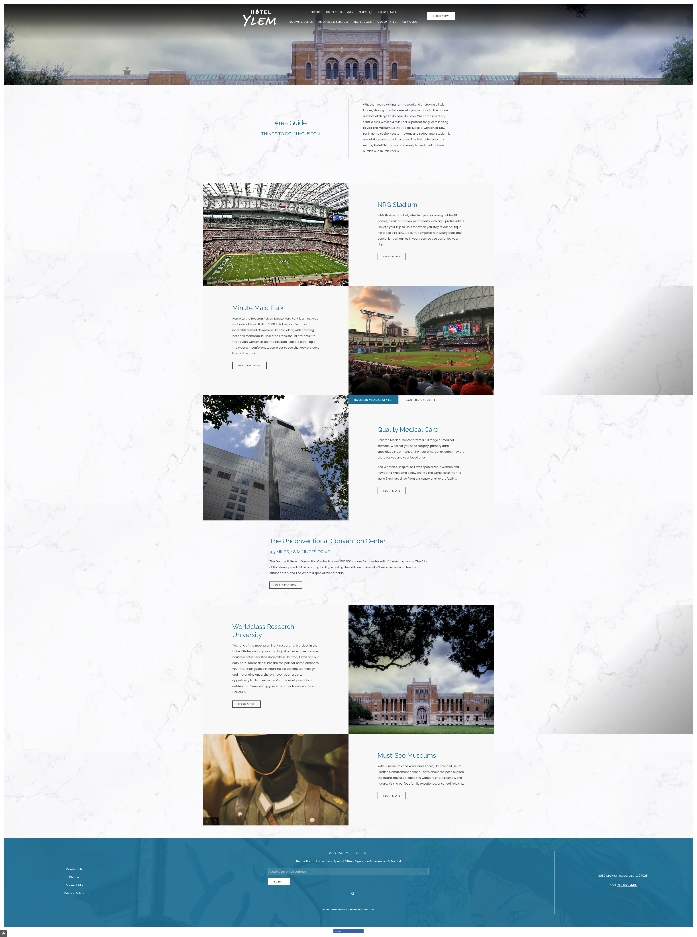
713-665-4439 (387, 12)
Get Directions (249, 365)
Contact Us (334, 12)
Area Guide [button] (409, 22)
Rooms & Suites (301, 22)
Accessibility (74, 885)
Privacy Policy (74, 893)
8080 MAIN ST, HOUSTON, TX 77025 (623, 876)
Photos (316, 12)
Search (363, 12)
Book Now (441, 16)
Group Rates (386, 22)
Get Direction (285, 585)
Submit (279, 881)
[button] (207, 821)
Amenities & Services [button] (333, 22)
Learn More (391, 256)
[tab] (373, 399)
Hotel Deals (363, 22)
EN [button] (351, 12)
